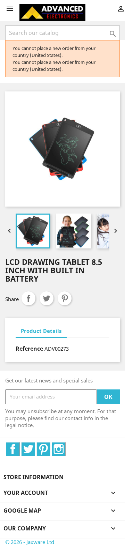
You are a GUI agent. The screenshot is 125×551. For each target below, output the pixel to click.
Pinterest (65, 298)
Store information (33, 477)
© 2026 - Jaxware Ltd (29, 541)
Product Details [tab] (41, 330)
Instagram (65, 446)
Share (28, 298)
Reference (29, 348)
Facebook (19, 446)
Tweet (46, 298)
